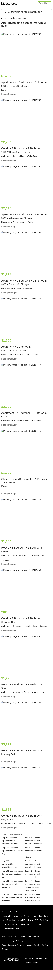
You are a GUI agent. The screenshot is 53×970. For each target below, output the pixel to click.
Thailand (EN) (25, 924)
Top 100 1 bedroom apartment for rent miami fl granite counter (12, 851)
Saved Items (44, 3)
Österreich (11, 920)
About (4, 945)
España (38, 912)
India (34, 916)
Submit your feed (22, 941)
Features (22, 937)
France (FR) (17, 916)
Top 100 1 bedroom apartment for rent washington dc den (33, 897)
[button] (26, 11)
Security (37, 945)
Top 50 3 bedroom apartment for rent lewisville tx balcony (33, 864)
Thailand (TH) (13, 924)
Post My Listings (8, 941)
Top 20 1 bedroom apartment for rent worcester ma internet (11, 840)
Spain (4, 924)
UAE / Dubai (36, 924)
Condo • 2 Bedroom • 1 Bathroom (21, 151)
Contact (5, 949)
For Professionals (34, 937)
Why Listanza (7, 937)
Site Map (45, 945)
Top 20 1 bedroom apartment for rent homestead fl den (32, 874)
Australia (5, 912)
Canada (19, 912)
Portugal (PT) (33, 920)
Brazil (12, 912)
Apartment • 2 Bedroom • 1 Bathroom (24, 217)
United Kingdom (8, 928)
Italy (3, 920)
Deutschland (28, 912)
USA (17, 928)
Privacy (29, 945)
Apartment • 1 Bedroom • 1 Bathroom (24, 84)
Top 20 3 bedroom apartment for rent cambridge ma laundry (11, 864)
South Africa (44, 920)
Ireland (39, 916)
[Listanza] (11, 959)
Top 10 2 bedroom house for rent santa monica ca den (12, 874)
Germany (26, 916)
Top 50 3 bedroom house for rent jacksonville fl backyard (12, 884)
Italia (46, 916)
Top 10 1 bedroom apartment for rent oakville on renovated (33, 840)
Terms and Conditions (16, 945)
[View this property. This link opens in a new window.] (26, 52)
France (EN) (6, 916)
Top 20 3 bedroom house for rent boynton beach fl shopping (12, 897)
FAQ (15, 937)
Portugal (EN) (21, 920)
